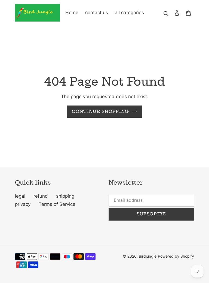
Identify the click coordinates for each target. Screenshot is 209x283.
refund (40, 196)
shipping (65, 196)
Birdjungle (147, 256)
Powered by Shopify (176, 256)
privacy (22, 204)
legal (20, 196)
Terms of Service (57, 204)
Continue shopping (100, 111)
